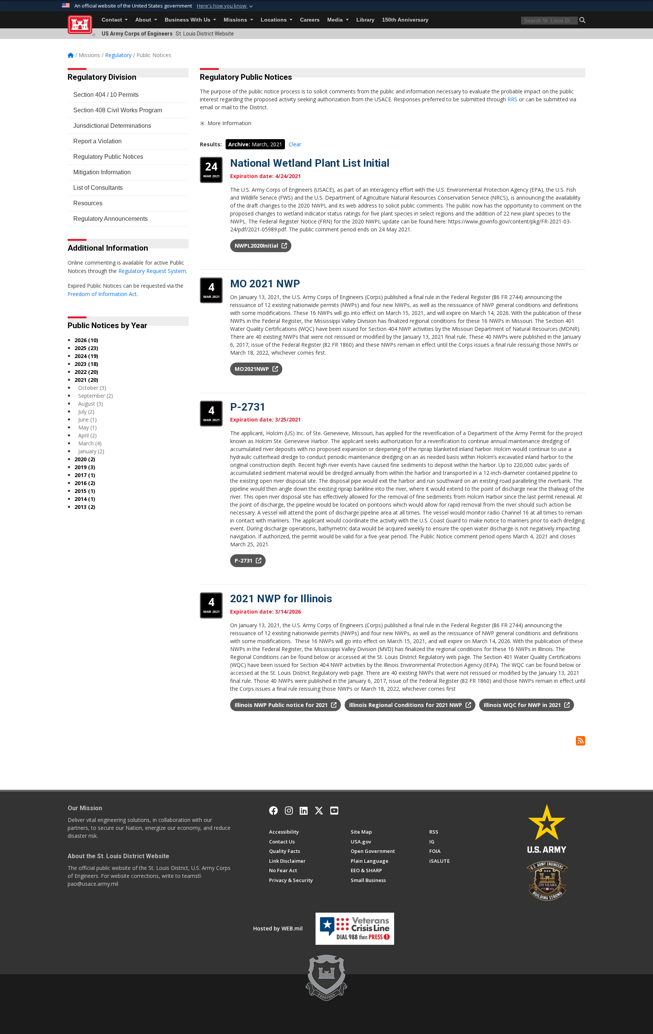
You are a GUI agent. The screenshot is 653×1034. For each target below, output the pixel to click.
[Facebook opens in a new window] (273, 810)
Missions (236, 20)
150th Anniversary (405, 20)
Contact (113, 20)
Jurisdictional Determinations (112, 125)
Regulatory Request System (152, 270)
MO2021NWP (253, 368)
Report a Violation (97, 141)
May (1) (87, 427)
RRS (513, 99)
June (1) (87, 419)
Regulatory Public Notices (108, 156)
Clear (295, 144)
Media (335, 20)
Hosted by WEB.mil (278, 928)
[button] (225, 6)
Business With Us (188, 20)
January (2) (91, 451)
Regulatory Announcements (110, 218)
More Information (229, 123)
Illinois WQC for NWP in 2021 (523, 704)
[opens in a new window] (289, 810)
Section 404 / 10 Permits (106, 94)
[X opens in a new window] (318, 810)
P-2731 (248, 407)
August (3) (90, 403)
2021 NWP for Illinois (281, 598)
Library (365, 20)
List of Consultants (98, 187)
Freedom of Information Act (102, 294)
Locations (274, 20)
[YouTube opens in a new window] (334, 810)
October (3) (92, 387)
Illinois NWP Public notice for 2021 (282, 704)
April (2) (87, 435)
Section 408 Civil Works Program (117, 110)
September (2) (95, 395)
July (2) (86, 411)
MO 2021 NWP (265, 283)
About (144, 20)
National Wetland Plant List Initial (310, 163)
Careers (310, 20)
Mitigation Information (102, 172)
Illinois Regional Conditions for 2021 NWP (406, 704)
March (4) (90, 443)
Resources (87, 203)
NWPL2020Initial (257, 245)
